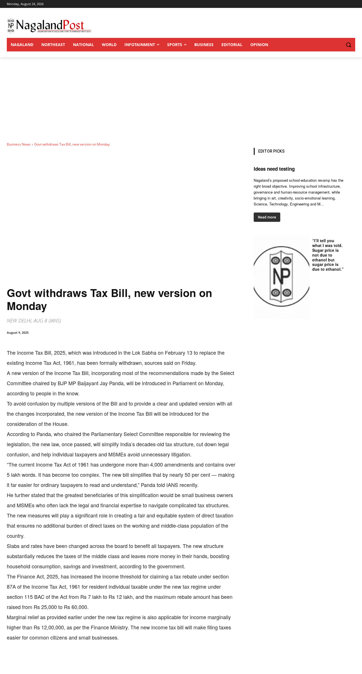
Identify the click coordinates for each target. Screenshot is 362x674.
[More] (124, 660)
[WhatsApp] (71, 660)
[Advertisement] (181, 99)
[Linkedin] (84, 660)
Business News (19, 144)
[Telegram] (111, 660)
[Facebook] (45, 660)
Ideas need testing (274, 168)
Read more (267, 217)
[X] (58, 660)
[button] (337, 44)
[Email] (98, 660)
